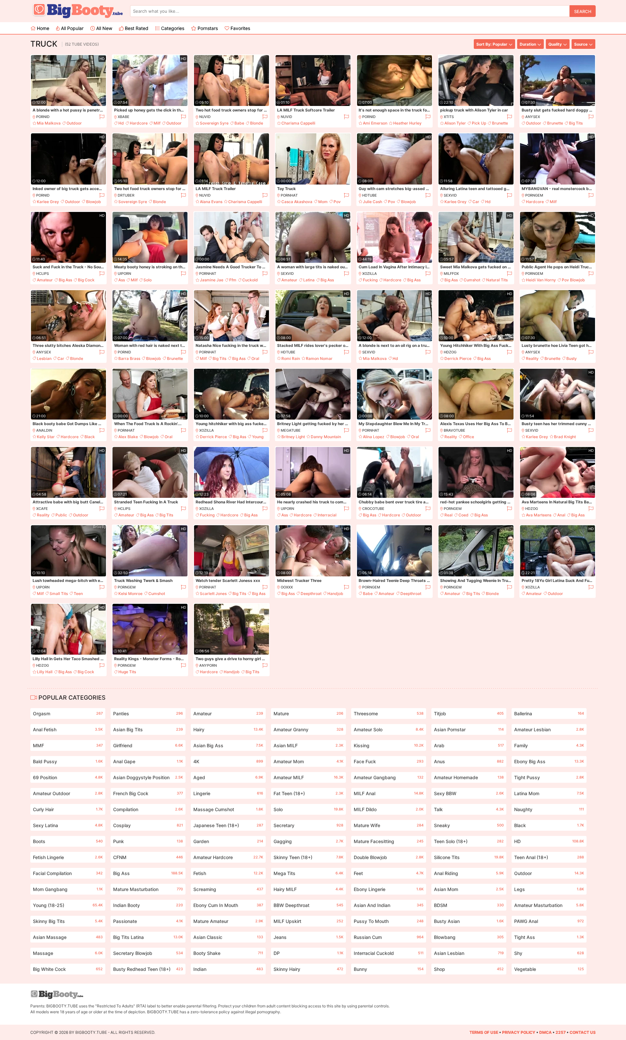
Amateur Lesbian (549, 729)
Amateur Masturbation (549, 905)
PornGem (534, 195)
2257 (561, 1032)
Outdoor (74, 123)
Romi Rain (290, 358)
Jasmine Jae (211, 279)
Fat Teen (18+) (308, 793)
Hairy (228, 729)
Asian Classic (228, 937)
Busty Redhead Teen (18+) (148, 969)
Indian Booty (148, 905)
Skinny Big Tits (68, 921)
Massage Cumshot (228, 809)
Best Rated (136, 28)
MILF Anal (389, 793)
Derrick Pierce (457, 358)
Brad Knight (565, 436)
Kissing (389, 745)
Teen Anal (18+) (549, 857)
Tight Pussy (549, 777)
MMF (68, 745)
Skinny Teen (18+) (308, 857)
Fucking (370, 279)
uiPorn (124, 273)
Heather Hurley (407, 123)
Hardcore (139, 123)
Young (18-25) (68, 905)
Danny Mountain (326, 436)
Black (89, 436)
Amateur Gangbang (389, 777)
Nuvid (205, 116)
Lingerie (228, 793)
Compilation (148, 809)
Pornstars (207, 28)
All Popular (71, 28)
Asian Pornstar (469, 729)
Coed (463, 515)
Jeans (308, 937)
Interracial (327, 515)
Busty (571, 358)
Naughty (549, 809)
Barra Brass (129, 358)
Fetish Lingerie (68, 857)
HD (549, 841)
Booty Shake (228, 953)
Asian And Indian (389, 905)
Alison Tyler (455, 123)
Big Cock (86, 279)
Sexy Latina (68, 825)
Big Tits (576, 123)
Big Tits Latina (148, 937)
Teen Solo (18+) (469, 841)
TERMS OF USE (484, 1032)
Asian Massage (68, 937)
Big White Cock (68, 969)
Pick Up (479, 123)
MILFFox (451, 273)
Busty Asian (469, 921)
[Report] (101, 116)
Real (448, 515)
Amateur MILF (308, 777)
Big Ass (65, 279)
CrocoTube (373, 508)
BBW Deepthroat (308, 905)
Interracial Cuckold (389, 953)
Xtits (449, 116)
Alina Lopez (373, 436)
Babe (239, 123)
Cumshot (472, 279)
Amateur (45, 279)
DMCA (545, 1032)
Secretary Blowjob (148, 953)
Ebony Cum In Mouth (228, 905)
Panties (148, 713)
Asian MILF (308, 745)
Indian (228, 969)
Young (257, 436)
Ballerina (549, 713)
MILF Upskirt (308, 921)
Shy (549, 953)
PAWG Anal (549, 921)
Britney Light (293, 436)
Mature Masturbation (148, 889)
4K (228, 761)
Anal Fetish (68, 729)
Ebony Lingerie (389, 889)
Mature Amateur (228, 921)
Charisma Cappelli (298, 123)
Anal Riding (469, 873)
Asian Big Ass (228, 745)
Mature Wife (389, 825)
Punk (148, 841)
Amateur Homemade (469, 777)
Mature (308, 713)
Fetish (228, 873)
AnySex (532, 116)
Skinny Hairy (308, 969)
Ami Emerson (375, 123)
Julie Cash (372, 201)
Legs (549, 889)
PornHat (289, 195)
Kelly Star (46, 436)
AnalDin (44, 430)
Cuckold (250, 279)
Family (549, 745)
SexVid (450, 195)
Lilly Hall (44, 671)
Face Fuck (389, 761)
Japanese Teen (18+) (228, 825)
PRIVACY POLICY (518, 1032)
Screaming (228, 889)
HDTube (369, 195)
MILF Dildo (389, 809)
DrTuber (126, 195)
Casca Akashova (296, 201)
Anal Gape (148, 761)
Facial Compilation (68, 873)
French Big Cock (148, 793)
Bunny (389, 969)
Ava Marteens (538, 515)
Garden (228, 841)
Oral (255, 358)
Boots (68, 841)
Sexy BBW (469, 793)
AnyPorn (208, 665)
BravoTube (454, 430)
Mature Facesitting (389, 841)
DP (308, 953)
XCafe (42, 508)
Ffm (232, 279)
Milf (157, 123)
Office (468, 436)
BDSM (469, 905)
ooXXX (287, 587)
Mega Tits (308, 873)
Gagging (308, 841)
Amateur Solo (389, 729)
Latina (309, 279)
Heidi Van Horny (541, 279)
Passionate (148, 921)
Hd (121, 123)
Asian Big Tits (148, 729)
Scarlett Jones (213, 593)
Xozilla (369, 273)
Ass (121, 279)
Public (61, 515)
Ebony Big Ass (549, 761)
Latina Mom (549, 793)
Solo (147, 279)
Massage (68, 953)
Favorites (239, 28)
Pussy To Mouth (389, 921)
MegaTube (291, 430)
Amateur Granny (308, 729)
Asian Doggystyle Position (148, 777)
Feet (389, 873)
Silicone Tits (469, 857)
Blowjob (93, 201)
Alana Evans (211, 201)
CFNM (148, 857)
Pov (337, 201)
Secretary (308, 825)
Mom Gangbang (68, 889)
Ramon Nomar (319, 358)
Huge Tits (127, 671)
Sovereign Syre (214, 123)
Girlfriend (148, 745)
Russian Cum (389, 937)
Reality (532, 358)
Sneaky (469, 825)
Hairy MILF (308, 889)
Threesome (389, 713)
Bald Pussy (68, 761)
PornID (43, 116)
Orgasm (68, 713)
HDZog (450, 352)
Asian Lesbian (469, 953)
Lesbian (44, 358)
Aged (228, 777)
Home (42, 28)
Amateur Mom (308, 761)
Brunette (500, 123)
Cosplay (148, 825)
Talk (469, 809)
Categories (172, 28)
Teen (78, 593)
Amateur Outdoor (68, 793)
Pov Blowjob (573, 279)
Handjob (335, 593)
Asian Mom (469, 889)
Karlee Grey (48, 201)
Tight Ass (549, 937)
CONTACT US (583, 1032)
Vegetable (549, 969)
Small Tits (59, 593)
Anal (561, 515)
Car (475, 201)
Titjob (469, 713)
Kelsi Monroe (130, 593)
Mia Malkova (49, 123)
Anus (469, 761)
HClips (42, 273)
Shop (469, 969)
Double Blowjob (389, 857)
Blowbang (469, 937)
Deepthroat (311, 593)
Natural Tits (497, 279)
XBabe (123, 116)
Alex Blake (128, 436)
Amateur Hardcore (228, 857)
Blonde (256, 123)
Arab (469, 745)
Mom (323, 201)
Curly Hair (68, 809)
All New (103, 28)
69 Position (68, 777)
